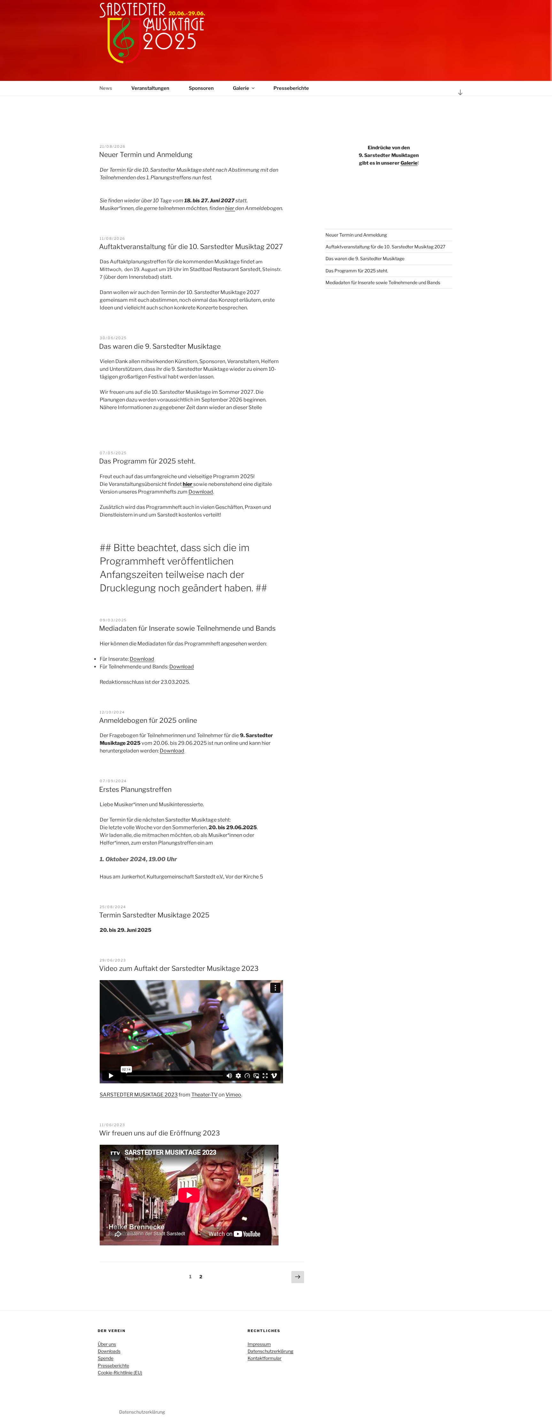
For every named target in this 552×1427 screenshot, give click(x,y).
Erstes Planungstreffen (135, 789)
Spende (105, 1358)
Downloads (109, 1351)
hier (230, 208)
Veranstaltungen (150, 88)
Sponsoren (201, 88)
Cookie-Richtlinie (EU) (120, 1372)
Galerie (241, 88)
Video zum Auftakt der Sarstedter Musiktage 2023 (178, 968)
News (105, 88)
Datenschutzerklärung (270, 1351)
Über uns (107, 1344)
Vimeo (233, 1095)
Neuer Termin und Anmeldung (146, 155)
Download (200, 492)
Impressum (259, 1344)
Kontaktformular (264, 1358)
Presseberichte (291, 88)
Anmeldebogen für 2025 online (148, 720)
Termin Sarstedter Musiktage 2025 (154, 915)
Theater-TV (204, 1095)
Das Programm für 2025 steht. (147, 461)
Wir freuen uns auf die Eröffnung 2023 (159, 1133)
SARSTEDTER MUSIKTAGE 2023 (139, 1095)
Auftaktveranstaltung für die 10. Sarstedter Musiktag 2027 (191, 247)
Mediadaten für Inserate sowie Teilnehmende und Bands (187, 628)
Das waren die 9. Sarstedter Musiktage (160, 346)
